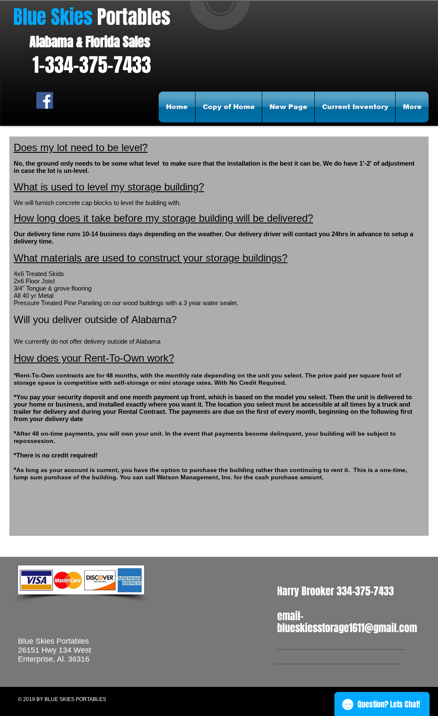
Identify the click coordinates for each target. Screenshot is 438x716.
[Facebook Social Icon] (44, 100)
